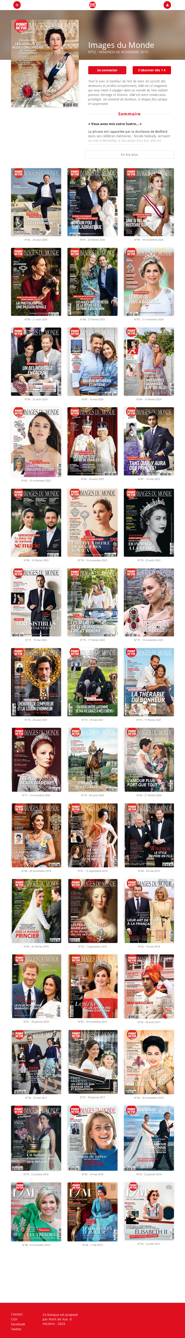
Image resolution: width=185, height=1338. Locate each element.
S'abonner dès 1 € (152, 70)
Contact (17, 1314)
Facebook (18, 1324)
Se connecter (107, 70)
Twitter (16, 1329)
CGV (14, 1319)
